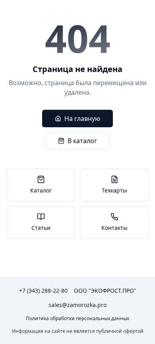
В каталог (82, 140)
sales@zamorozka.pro (77, 305)
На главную (82, 118)
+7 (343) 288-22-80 (43, 290)
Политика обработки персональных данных (77, 318)
